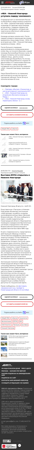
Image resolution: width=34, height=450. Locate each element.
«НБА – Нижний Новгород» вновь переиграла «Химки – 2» (16, 100)
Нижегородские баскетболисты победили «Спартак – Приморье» (18, 143)
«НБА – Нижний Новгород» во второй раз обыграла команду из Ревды (15, 95)
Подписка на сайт (8, 378)
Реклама (4, 371)
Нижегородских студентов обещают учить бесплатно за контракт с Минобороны (19, 343)
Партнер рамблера (17, 441)
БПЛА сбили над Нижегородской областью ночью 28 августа (18, 336)
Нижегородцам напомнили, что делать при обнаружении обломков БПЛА (20, 348)
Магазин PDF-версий (18, 371)
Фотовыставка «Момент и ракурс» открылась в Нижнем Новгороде (18, 354)
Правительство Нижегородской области (14, 203)
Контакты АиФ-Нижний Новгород (14, 380)
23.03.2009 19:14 (6, 7)
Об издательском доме (10, 368)
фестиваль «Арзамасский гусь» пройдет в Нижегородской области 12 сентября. (15, 288)
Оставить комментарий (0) (17, 115)
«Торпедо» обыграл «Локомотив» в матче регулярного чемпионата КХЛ (17, 90)
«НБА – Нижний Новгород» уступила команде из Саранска (19, 161)
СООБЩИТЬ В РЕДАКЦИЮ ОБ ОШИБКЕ (15, 383)
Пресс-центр (26, 368)
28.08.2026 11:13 (5, 171)
